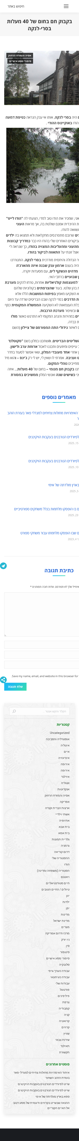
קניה (67, 1014)
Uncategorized (60, 732)
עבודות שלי (63, 983)
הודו (67, 864)
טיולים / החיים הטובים (56, 889)
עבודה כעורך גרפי (59, 971)
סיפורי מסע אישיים (20, 61)
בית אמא (64, 833)
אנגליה (65, 783)
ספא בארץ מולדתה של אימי (52, 1096)
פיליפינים (64, 996)
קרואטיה (64, 1021)
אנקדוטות (64, 789)
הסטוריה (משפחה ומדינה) (53, 870)
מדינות (65, 914)
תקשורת (64, 1052)
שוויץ (66, 1033)
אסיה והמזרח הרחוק (19, 55)
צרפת (66, 1002)
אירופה (65, 764)
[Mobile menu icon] (66, 6)
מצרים (65, 927)
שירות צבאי (62, 1039)
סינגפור (65, 952)
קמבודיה (64, 1008)
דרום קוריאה (62, 852)
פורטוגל (65, 989)
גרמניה (65, 845)
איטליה (65, 745)
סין (68, 945)
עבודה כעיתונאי (60, 977)
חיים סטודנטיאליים (58, 883)
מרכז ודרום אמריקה (57, 933)
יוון (68, 895)
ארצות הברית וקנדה (57, 808)
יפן (68, 908)
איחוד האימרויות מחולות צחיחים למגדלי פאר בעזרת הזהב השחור (42, 1075)
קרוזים (66, 1027)
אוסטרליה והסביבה (58, 739)
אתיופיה (64, 820)
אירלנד (65, 776)
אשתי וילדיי (62, 814)
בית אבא (64, 826)
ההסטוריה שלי (61, 858)
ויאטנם (65, 877)
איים (67, 751)
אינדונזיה (64, 758)
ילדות (66, 902)
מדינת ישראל (61, 920)
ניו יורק (65, 939)
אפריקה (65, 801)
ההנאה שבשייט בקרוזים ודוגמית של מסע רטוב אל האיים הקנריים (41, 1105)
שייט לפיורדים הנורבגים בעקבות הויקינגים (44, 1084)
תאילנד (65, 1046)
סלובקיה (64, 964)
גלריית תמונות (61, 839)
